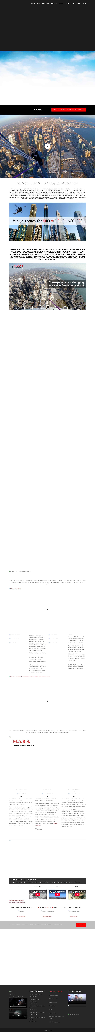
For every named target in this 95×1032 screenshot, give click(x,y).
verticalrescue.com (21, 916)
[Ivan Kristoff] (73, 1014)
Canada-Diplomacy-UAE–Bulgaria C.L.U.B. (37, 1018)
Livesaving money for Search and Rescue (37, 1006)
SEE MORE (81, 924)
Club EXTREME (52, 1013)
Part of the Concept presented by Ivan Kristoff (69, 109)
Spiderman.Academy (53, 995)
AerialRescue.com (53, 1002)
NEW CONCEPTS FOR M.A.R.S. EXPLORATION (47, 183)
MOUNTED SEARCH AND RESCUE (37, 1012)
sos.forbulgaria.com (47, 916)
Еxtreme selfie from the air (35, 994)
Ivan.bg (50, 1009)
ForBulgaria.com (52, 1005)
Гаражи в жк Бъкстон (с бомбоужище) (35, 1000)
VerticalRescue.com (53, 998)
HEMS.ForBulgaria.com (54, 1022)
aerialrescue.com (73, 916)
